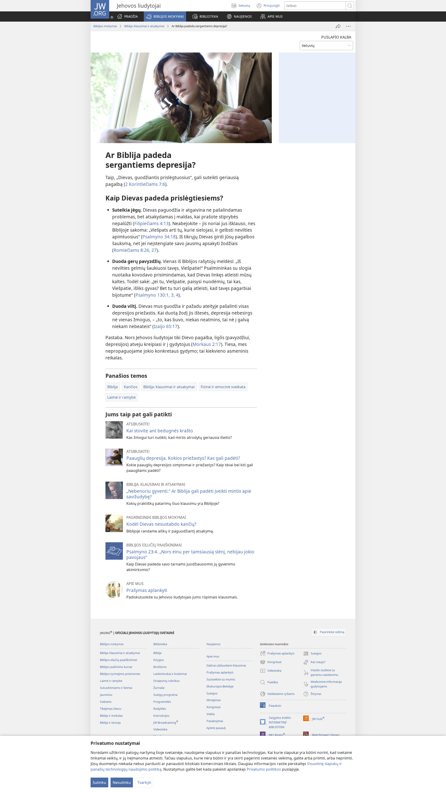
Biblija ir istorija (110, 722)
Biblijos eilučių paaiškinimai (118, 660)
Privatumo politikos (264, 769)
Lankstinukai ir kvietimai (170, 674)
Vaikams (106, 702)
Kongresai (213, 707)
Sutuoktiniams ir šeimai (116, 688)
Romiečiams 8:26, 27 (135, 250)
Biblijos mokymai (105, 26)
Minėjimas (214, 700)
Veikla (211, 714)
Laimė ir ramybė (111, 681)
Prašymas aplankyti (146, 590)
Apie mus (213, 656)
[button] (165, 16)
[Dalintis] (338, 26)
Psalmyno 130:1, (152, 295)
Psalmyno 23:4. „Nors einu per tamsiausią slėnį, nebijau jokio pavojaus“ (190, 554)
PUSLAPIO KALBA (336, 37)
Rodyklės (159, 709)
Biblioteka (160, 644)
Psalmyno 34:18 (159, 236)
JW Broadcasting (165, 722)
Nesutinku (122, 782)
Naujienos (213, 644)
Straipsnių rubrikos (166, 681)
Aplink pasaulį (216, 728)
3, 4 (174, 295)
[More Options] (348, 26)
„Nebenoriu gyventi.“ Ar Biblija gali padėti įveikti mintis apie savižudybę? (188, 494)
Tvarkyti (144, 782)
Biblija (157, 653)
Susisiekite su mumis (221, 679)
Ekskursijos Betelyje (220, 686)
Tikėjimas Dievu (110, 709)
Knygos (158, 660)
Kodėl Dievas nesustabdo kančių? (161, 524)
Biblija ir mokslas (111, 715)
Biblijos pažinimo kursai (116, 667)
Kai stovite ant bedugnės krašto (159, 430)
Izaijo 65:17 (165, 326)
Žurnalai (158, 688)
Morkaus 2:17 (207, 344)
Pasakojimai (215, 721)
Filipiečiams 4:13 (151, 223)
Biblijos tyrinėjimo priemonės (120, 674)
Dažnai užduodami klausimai (226, 665)
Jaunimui (106, 695)
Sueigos (212, 693)
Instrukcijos (161, 715)
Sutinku (99, 782)
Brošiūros (160, 667)
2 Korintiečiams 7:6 (145, 184)
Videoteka (160, 729)
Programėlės (162, 702)
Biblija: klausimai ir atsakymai (144, 26)
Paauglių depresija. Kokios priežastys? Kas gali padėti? (183, 458)
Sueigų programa (165, 695)
